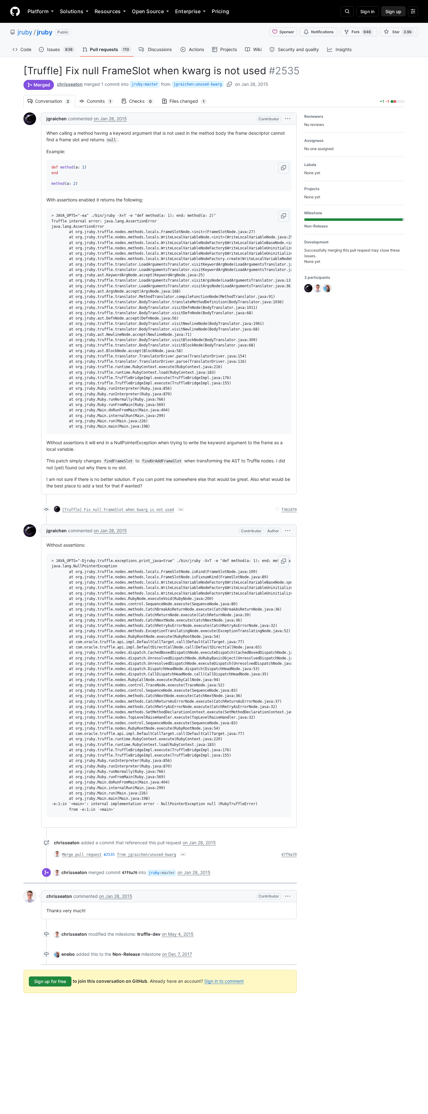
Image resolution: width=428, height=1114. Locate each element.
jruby (25, 32)
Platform (38, 11)
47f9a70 (289, 854)
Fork (361, 31)
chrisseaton (70, 84)
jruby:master (145, 84)
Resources (108, 11)
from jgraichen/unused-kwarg (146, 854)
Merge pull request (82, 854)
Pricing (220, 11)
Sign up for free (50, 981)
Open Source (148, 11)
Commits (102, 101)
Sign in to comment (224, 981)
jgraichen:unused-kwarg (198, 84)
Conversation (55, 101)
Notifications (322, 31)
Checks (143, 101)
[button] (287, 118)
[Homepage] (15, 11)
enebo (68, 954)
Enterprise (188, 11)
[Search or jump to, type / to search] (347, 11)
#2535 (109, 854)
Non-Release (126, 954)
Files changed (190, 101)
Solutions (71, 11)
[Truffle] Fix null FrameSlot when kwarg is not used (118, 510)
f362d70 (289, 510)
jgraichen (56, 118)
